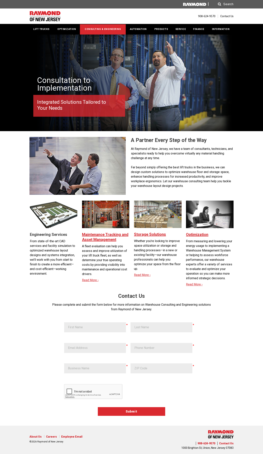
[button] (222, 4)
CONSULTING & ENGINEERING (103, 29)
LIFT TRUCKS (41, 29)
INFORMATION (221, 29)
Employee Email (71, 436)
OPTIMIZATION (66, 29)
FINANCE (198, 29)
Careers (51, 436)
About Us (35, 436)
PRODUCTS (161, 29)
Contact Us (227, 16)
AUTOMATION (138, 29)
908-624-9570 (206, 443)
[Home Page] (52, 16)
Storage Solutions (150, 234)
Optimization (197, 234)
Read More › (90, 280)
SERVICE (180, 29)
